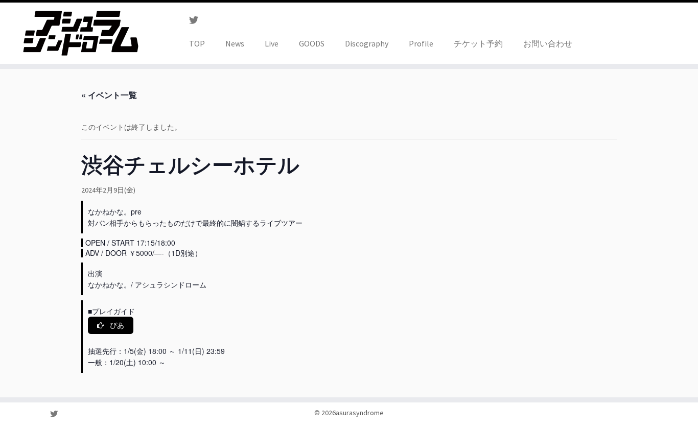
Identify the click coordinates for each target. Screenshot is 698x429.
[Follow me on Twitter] (197, 20)
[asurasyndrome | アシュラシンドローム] (80, 33)
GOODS (311, 43)
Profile (421, 43)
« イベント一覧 (109, 95)
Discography (366, 43)
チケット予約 (478, 43)
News (234, 43)
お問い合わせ (547, 43)
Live (271, 43)
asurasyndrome (360, 412)
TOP (197, 43)
